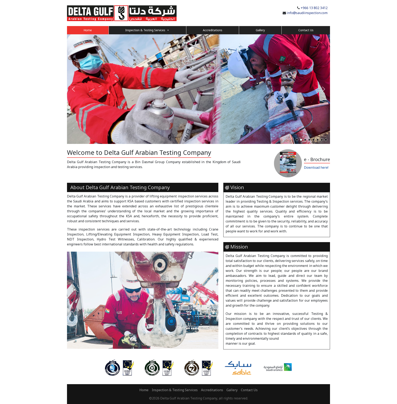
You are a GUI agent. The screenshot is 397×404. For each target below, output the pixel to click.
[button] (73, 89)
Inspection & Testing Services (145, 30)
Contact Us (305, 30)
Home (88, 30)
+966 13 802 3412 (314, 8)
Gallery (260, 30)
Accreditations (212, 30)
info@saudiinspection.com (307, 13)
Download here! (316, 167)
